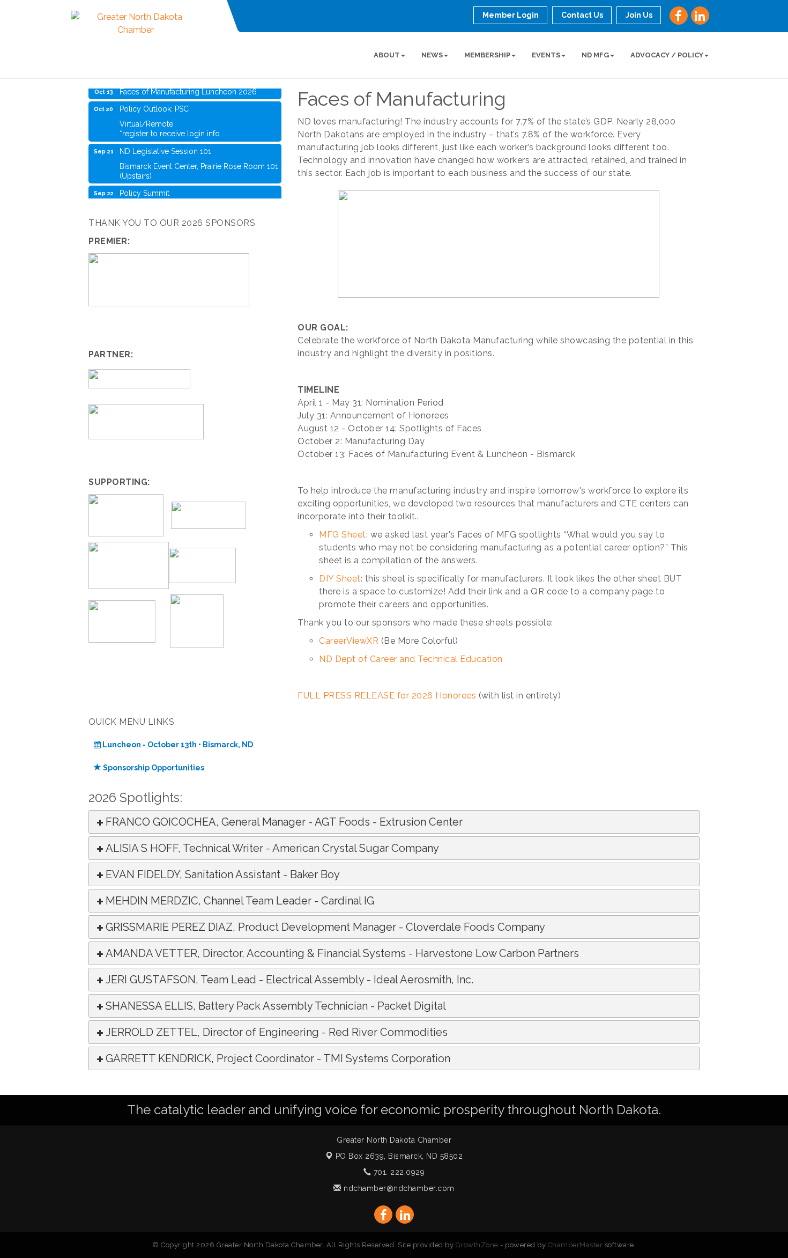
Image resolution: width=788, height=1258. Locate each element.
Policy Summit (144, 185)
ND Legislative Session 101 (165, 143)
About (387, 55)
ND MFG (595, 55)
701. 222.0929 (398, 1172)
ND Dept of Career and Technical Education (411, 659)
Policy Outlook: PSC (154, 101)
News (432, 55)
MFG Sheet (342, 534)
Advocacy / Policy (666, 55)
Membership (487, 55)
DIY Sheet (340, 578)
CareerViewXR (348, 641)
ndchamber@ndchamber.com (398, 1188)
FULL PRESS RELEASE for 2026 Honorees (387, 695)
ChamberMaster (575, 1245)
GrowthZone (477, 1245)
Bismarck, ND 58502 (399, 1156)
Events (546, 55)
